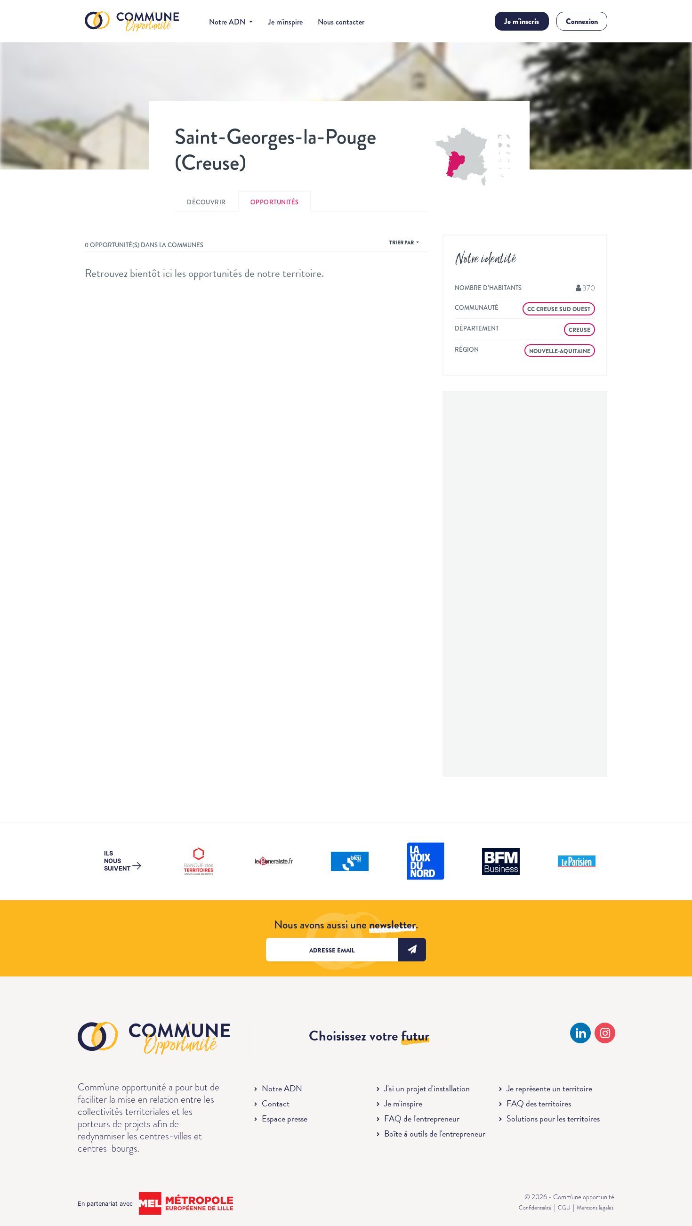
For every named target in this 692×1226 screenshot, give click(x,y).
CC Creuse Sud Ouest (558, 309)
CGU (564, 1207)
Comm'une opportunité (132, 21)
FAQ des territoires (539, 1103)
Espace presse (284, 1118)
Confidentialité (535, 1207)
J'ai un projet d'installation (427, 1088)
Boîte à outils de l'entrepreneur (434, 1133)
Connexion (582, 21)
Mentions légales (595, 1207)
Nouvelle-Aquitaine (559, 351)
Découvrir (206, 202)
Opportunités (274, 202)
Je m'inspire (285, 21)
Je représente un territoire (549, 1088)
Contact (276, 1103)
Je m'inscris (521, 21)
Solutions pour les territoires (553, 1118)
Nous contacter (341, 21)
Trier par (402, 242)
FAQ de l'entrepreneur (421, 1118)
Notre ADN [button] (228, 21)
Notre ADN (282, 1088)
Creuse (579, 330)
